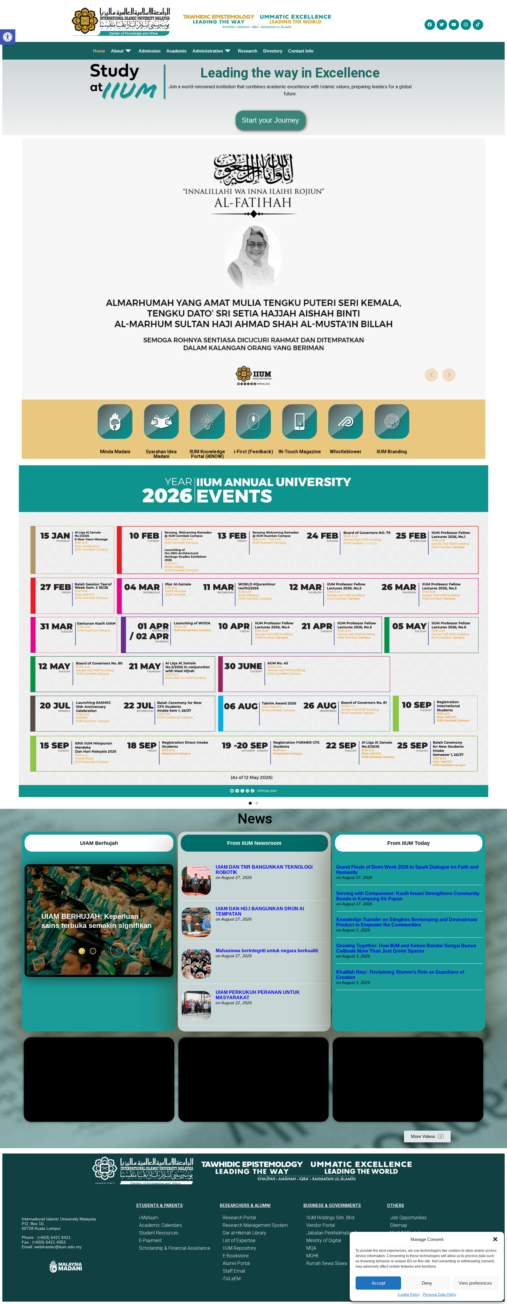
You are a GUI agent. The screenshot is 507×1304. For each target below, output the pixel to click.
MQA (311, 1248)
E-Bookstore (236, 1256)
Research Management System (255, 1225)
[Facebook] (430, 24)
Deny (427, 1283)
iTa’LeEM (232, 1278)
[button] (495, 1239)
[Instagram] (466, 24)
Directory (272, 50)
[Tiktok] (478, 24)
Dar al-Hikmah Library (244, 1233)
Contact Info (300, 50)
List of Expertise (239, 1240)
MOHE (312, 1256)
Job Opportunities (408, 1217)
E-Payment (150, 1240)
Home (99, 50)
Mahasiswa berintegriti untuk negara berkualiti (267, 950)
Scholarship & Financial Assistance (174, 1248)
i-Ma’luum (148, 1217)
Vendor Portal (320, 1225)
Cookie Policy (409, 1295)
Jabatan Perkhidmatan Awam (336, 1233)
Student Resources (158, 1233)
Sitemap (398, 1225)
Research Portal (239, 1217)
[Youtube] (454, 24)
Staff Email (234, 1271)
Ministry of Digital (323, 1240)
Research (247, 50)
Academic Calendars (160, 1225)
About (117, 50)
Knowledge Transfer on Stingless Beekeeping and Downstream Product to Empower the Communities (406, 922)
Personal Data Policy (439, 1295)
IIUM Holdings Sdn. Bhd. (330, 1217)
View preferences (475, 1283)
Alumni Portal (236, 1263)
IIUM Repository (239, 1248)
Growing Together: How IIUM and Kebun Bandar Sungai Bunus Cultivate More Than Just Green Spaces (406, 948)
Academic (176, 50)
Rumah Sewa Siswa (326, 1263)
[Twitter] (442, 24)
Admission (149, 50)
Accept (378, 1283)
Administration (207, 50)
